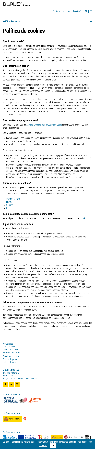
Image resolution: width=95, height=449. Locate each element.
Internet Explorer (13, 198)
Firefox (9, 202)
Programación (9, 346)
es (91, 11)
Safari (8, 208)
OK (53, 445)
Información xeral (10, 349)
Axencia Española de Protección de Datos (44, 124)
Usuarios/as (77, 11)
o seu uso (43, 445)
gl (86, 11)
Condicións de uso (11, 356)
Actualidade (8, 343)
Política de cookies (12, 21)
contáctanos (85, 218)
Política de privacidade (12, 359)
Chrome (9, 205)
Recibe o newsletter (61, 11)
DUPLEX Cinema (16, 4)
